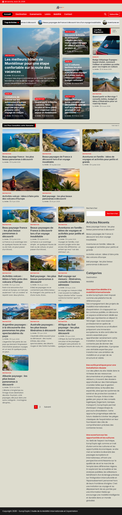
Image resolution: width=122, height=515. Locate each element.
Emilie (97, 69)
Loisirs (48, 14)
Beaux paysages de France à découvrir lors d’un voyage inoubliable (63, 22)
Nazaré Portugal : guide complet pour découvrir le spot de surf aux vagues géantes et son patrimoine (75, 106)
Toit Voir (115, 125)
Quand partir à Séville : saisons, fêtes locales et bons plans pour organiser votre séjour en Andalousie (46, 107)
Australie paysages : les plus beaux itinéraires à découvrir (43, 327)
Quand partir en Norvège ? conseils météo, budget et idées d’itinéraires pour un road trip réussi (105, 100)
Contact (68, 14)
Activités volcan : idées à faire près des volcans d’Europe (20, 197)
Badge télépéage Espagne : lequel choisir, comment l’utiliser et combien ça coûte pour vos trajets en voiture (106, 63)
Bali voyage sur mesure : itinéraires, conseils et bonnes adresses (69, 280)
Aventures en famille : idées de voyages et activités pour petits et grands (100, 159)
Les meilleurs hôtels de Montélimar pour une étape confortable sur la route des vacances (27, 65)
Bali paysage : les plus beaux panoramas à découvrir (57, 197)
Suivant (47, 407)
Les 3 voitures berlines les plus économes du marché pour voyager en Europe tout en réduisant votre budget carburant (76, 72)
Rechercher (91, 208)
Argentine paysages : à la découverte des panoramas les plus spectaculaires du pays (14, 330)
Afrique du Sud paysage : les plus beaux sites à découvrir (68, 329)
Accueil (7, 14)
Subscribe (114, 14)
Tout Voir (114, 31)
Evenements (36, 14)
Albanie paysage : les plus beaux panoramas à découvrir (14, 380)
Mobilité (57, 14)
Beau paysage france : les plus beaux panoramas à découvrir (18, 158)
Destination (21, 14)
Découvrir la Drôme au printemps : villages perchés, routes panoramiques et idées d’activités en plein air (76, 41)
